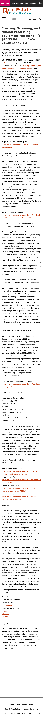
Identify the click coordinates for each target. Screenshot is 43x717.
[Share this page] (40, 19)
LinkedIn (5, 611)
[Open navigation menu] (4, 19)
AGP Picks (5, 3)
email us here (7, 605)
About (12, 705)
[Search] (29, 18)
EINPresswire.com (9, 63)
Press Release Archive (24, 705)
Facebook (6, 614)
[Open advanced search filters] (34, 18)
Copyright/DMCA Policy (11, 713)
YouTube (5, 617)
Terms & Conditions (31, 709)
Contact (38, 713)
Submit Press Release (13, 709)
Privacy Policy (27, 713)
